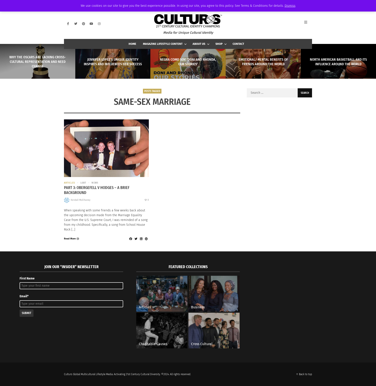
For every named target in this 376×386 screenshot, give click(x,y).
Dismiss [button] (290, 6)
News (95, 183)
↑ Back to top (304, 374)
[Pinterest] (83, 24)
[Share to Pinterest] (146, 238)
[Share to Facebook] (130, 238)
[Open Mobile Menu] (308, 24)
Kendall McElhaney (80, 200)
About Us (199, 43)
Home (132, 43)
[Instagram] (99, 24)
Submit (26, 313)
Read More (70, 238)
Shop (219, 43)
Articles (69, 183)
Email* (24, 296)
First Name (27, 278)
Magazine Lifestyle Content (163, 43)
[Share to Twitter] (135, 238)
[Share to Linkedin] (141, 238)
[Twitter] (76, 24)
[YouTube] (91, 24)
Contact (238, 43)
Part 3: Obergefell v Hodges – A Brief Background (96, 190)
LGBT (83, 183)
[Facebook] (68, 24)
